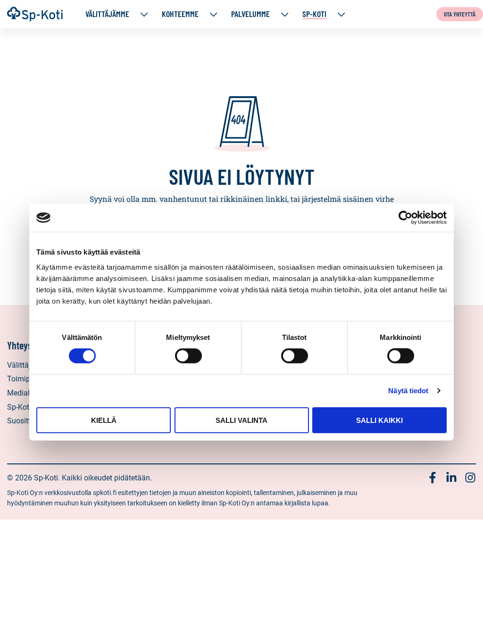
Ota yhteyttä (459, 14)
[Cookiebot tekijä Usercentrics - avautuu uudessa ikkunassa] (405, 218)
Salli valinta (241, 420)
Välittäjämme (107, 14)
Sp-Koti (314, 14)
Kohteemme (180, 14)
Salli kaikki (379, 420)
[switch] (188, 355)
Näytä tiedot (408, 391)
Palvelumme (250, 14)
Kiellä (104, 420)
